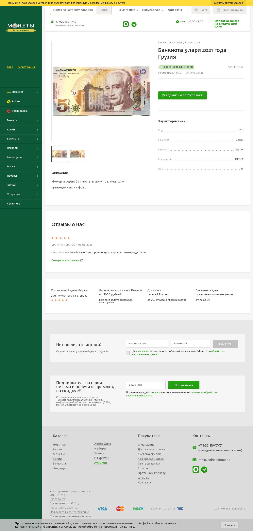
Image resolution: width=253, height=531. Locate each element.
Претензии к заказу (152, 473)
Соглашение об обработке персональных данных (99, 526)
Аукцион (100, 463)
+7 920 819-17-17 (66, 22)
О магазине (127, 10)
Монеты (59, 454)
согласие (143, 351)
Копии (57, 459)
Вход (10, 67)
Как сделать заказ (151, 459)
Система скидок (149, 454)
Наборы (100, 448)
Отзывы (143, 478)
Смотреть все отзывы (65, 260)
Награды (59, 468)
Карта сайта (57, 499)
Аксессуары (102, 444)
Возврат (144, 468)
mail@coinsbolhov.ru (214, 460)
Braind (241, 509)
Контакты (174, 10)
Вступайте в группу (163, 509)
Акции (57, 449)
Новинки (59, 444)
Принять (229, 525)
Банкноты (60, 463)
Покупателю (151, 10)
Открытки (101, 458)
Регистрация (26, 67)
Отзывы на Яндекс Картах (70, 290)
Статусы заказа (149, 463)
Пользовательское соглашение (69, 512)
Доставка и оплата (151, 449)
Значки (99, 453)
